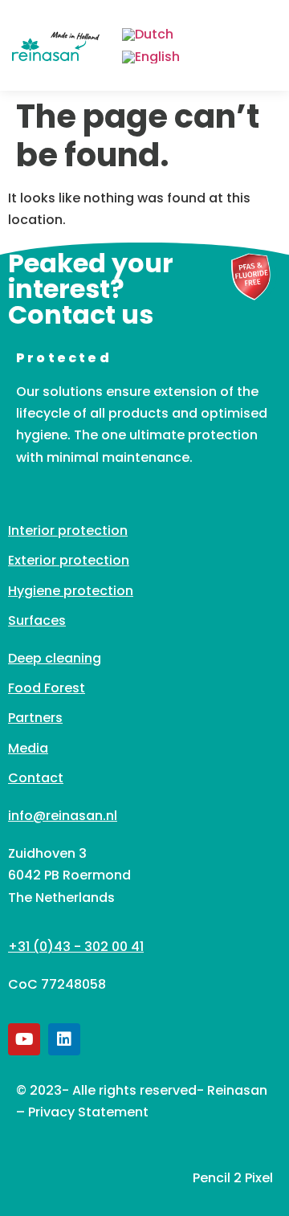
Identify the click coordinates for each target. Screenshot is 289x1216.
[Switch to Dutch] (147, 34)
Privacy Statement (88, 1112)
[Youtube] (24, 1039)
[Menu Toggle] (264, 46)
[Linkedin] (64, 1039)
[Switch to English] (151, 58)
